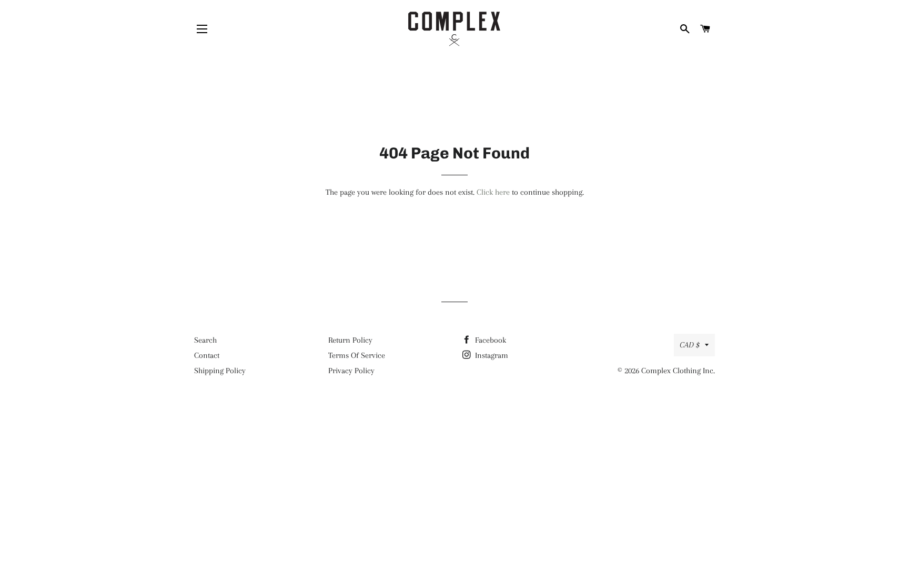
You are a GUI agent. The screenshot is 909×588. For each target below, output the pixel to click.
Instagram (490, 355)
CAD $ (690, 345)
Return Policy (350, 340)
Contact (206, 355)
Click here (493, 192)
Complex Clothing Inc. (678, 370)
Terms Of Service (356, 355)
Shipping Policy (220, 370)
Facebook (489, 340)
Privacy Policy (351, 370)
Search (205, 340)
